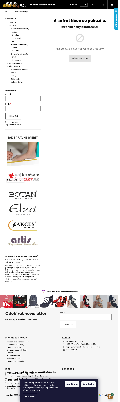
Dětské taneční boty (19, 54)
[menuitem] (42, 4)
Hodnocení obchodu (15, 361)
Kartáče (14, 73)
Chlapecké (16, 60)
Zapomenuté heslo (13, 125)
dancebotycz (71, 349)
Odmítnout (72, 384)
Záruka (10, 353)
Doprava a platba (14, 347)
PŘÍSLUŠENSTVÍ (14, 66)
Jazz (13, 41)
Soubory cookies (14, 355)
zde (38, 390)
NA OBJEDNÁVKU (15, 63)
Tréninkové (16, 38)
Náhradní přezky (17, 82)
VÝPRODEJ (13, 22)
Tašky (13, 76)
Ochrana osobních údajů (17, 350)
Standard (15, 35)
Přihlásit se (13, 116)
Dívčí (14, 57)
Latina (14, 32)
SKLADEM (12, 26)
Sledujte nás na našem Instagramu (62, 292)
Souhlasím (88, 384)
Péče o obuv (16, 79)
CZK (83, 4)
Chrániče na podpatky (20, 69)
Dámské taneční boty (20, 29)
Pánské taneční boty (19, 44)
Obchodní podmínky (15, 344)
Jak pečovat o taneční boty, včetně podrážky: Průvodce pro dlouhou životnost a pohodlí (30, 373)
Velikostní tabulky (14, 358)
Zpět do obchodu (80, 58)
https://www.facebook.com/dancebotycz (83, 347)
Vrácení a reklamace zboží (18, 342)
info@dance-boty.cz (74, 341)
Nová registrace (11, 122)
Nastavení (30, 396)
